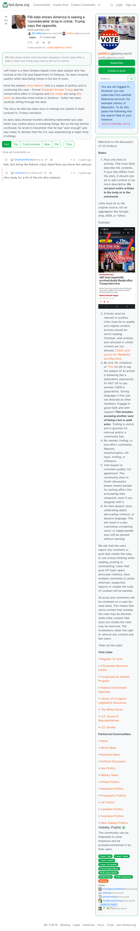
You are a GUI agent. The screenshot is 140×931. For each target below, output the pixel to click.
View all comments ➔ (16, 152)
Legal (76, 925)
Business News (110, 754)
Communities (41, 4)
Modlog (103, 881)
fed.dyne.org (19, 5)
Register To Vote (111, 659)
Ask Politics (108, 768)
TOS (110, 366)
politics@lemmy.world (59, 47)
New (47, 144)
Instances (89, 925)
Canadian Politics (112, 809)
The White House (112, 709)
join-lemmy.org (126, 925)
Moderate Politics (112, 788)
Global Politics (110, 782)
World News (108, 747)
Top (15, 144)
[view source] (49, 42)
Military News (109, 775)
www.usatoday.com (38, 29)
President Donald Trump (57, 89)
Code (110, 925)
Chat (69, 144)
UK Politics (108, 802)
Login (119, 4)
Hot (6, 144)
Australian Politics (112, 816)
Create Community (83, 4)
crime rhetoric (35, 85)
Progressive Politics (113, 795)
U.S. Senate (108, 727)
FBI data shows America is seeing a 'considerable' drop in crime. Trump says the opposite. (56, 21)
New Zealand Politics (114, 823)
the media (56, 93)
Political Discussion (113, 761)
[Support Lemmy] (99, 4)
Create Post (60, 4)
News (104, 741)
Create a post (116, 70)
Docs (100, 925)
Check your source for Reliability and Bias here (117, 354)
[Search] (111, 4)
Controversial (31, 144)
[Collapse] (6, 159)
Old (56, 144)
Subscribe (116, 63)
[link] (37, 42)
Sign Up (131, 4)
